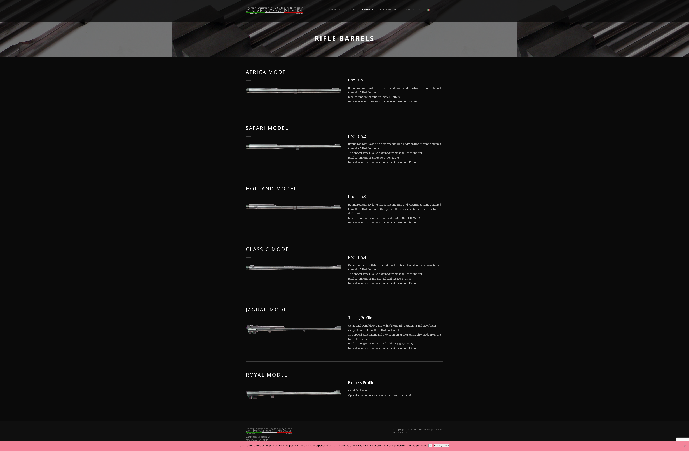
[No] (684, 446)
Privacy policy (441, 445)
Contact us (413, 9)
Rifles (351, 9)
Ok (430, 445)
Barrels (368, 9)
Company (334, 9)
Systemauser (389, 9)
